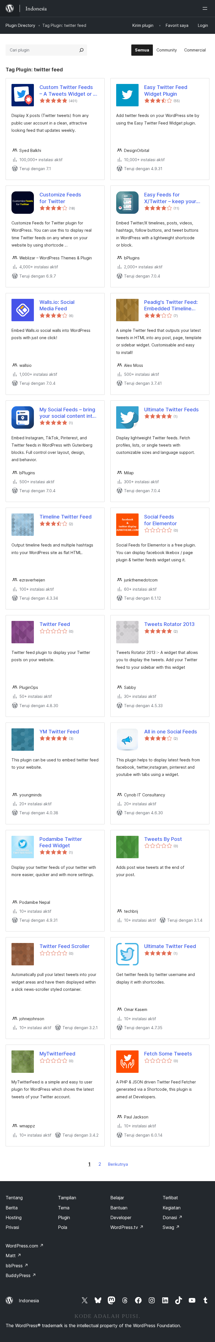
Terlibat (170, 1197)
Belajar (117, 1197)
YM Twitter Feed (59, 732)
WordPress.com (25, 1246)
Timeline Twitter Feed (65, 517)
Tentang (14, 1197)
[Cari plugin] (81, 50)
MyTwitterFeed (57, 1054)
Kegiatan (172, 1207)
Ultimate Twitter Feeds (171, 409)
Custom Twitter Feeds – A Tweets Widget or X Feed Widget (68, 90)
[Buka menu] (206, 8)
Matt (13, 1255)
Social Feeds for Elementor (160, 520)
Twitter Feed (54, 624)
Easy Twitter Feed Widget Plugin (165, 90)
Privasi (12, 1227)
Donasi (173, 1217)
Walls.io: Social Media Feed (56, 305)
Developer (120, 1217)
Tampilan (67, 1197)
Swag (171, 1227)
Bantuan (118, 1207)
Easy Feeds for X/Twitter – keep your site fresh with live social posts (173, 198)
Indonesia (29, 1300)
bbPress (17, 1265)
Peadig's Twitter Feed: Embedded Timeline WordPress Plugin (171, 305)
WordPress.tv (127, 1227)
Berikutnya (118, 1164)
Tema (63, 1207)
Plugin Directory (20, 25)
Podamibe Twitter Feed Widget (60, 842)
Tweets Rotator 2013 (169, 624)
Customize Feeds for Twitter (60, 198)
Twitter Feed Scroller (64, 946)
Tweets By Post (163, 839)
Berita (12, 1207)
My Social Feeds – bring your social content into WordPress (67, 413)
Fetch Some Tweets (168, 1054)
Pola (62, 1227)
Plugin (64, 1217)
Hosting (14, 1217)
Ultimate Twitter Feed (170, 946)
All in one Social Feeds (170, 732)
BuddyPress (21, 1275)
